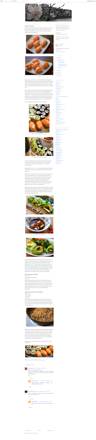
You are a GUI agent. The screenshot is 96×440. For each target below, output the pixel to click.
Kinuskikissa (58, 144)
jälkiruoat (57, 83)
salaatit (57, 115)
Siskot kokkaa (58, 155)
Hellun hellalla (58, 139)
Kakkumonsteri (31, 368)
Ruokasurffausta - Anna (33, 391)
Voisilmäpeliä (58, 163)
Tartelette (57, 158)
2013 (58, 70)
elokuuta (60, 59)
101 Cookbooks (59, 131)
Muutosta (60, 67)
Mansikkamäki (58, 149)
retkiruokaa (58, 114)
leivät (57, 94)
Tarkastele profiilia (60, 51)
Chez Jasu (58, 136)
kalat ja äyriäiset (34, 360)
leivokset (57, 93)
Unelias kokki (58, 161)
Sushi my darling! (29, 26)
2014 (58, 57)
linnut (57, 99)
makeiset (57, 106)
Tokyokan (32, 264)
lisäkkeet (57, 101)
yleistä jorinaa (58, 123)
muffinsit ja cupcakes (60, 109)
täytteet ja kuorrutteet (60, 122)
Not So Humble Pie (59, 150)
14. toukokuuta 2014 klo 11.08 (45, 380)
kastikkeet (58, 88)
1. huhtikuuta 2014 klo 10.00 (43, 391)
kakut (57, 85)
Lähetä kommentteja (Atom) (32, 433)
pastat (57, 111)
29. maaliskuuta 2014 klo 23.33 (41, 368)
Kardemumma (34, 380)
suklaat (57, 117)
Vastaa (29, 375)
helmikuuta (60, 61)
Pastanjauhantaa (59, 152)
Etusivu (39, 430)
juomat (57, 82)
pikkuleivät (58, 112)
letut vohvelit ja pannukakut (61, 96)
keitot (57, 91)
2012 (58, 72)
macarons (57, 102)
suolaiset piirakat (59, 119)
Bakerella (57, 133)
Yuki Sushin (41, 99)
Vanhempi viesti (50, 430)
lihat (56, 98)
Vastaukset (32, 378)
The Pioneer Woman (59, 160)
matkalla (57, 107)
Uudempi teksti (28, 430)
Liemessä (57, 145)
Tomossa (30, 94)
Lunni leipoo (58, 147)
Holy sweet (58, 141)
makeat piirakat (59, 104)
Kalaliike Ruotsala (33, 168)
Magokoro (43, 163)
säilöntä (57, 120)
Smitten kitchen (59, 157)
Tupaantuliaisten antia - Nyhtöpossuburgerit (62, 65)
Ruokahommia (58, 153)
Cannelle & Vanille (59, 134)
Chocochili (58, 137)
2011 (58, 74)
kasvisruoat (42, 360)
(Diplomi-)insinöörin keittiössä (62, 129)
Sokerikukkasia (48, 6)
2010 (58, 75)
